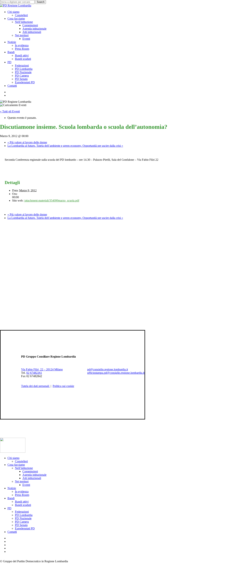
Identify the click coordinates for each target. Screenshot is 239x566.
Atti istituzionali (31, 478)
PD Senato (21, 525)
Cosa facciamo (16, 464)
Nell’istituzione (24, 468)
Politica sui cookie (63, 386)
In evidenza (22, 491)
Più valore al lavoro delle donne (27, 142)
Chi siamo (13, 458)
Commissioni (30, 471)
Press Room (22, 494)
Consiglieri (21, 461)
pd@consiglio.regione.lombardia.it (107, 369)
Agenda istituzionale (34, 474)
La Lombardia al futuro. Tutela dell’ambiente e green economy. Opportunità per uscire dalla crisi (65, 145)
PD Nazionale (23, 518)
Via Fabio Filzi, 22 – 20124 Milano (42, 369)
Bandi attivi (22, 501)
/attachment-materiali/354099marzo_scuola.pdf (51, 200)
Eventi (26, 484)
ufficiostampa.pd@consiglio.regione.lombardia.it (116, 372)
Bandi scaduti (23, 505)
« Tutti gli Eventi (10, 111)
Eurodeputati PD (25, 528)
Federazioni (22, 511)
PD (9, 508)
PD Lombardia (23, 515)
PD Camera (22, 521)
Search (40, 2)
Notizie (11, 488)
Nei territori (22, 481)
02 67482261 (34, 372)
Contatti (12, 531)
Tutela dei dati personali (35, 386)
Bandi (11, 498)
